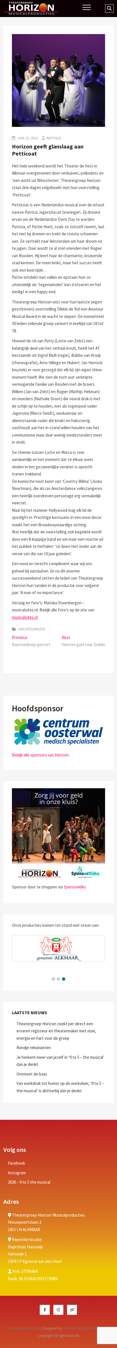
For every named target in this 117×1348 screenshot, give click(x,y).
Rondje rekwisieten (33, 1047)
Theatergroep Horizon (24, 1328)
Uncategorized (31, 629)
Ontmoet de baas (31, 1074)
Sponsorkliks (75, 887)
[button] (53, 979)
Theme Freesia (74, 1328)
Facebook (16, 1163)
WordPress (96, 1328)
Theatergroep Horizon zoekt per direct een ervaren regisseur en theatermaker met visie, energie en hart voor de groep (56, 1031)
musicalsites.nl (25, 617)
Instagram (17, 1172)
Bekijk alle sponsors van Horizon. (41, 755)
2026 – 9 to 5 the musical (29, 1182)
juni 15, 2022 (26, 138)
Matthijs (53, 138)
